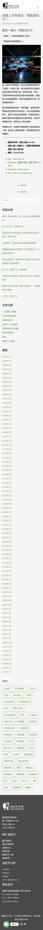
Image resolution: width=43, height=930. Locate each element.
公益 (6, 695)
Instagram (6, 873)
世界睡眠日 (19, 688)
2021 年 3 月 (6, 630)
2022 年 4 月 (6, 575)
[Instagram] (21, 924)
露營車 (28, 787)
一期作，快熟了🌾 (10, 296)
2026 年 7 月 (6, 361)
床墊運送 (8, 741)
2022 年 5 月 (6, 571)
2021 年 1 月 (6, 638)
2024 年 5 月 (6, 470)
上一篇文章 (21, 185)
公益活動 (17, 695)
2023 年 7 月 (6, 512)
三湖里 (7, 688)
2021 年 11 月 (6, 596)
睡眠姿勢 (8, 774)
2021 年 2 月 (6, 634)
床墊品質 (33, 715)
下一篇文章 (21, 192)
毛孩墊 (16, 754)
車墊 (6, 787)
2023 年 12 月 (7, 491)
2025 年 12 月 (7, 390)
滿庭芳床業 (8, 761)
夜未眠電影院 (7, 316)
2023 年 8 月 (6, 508)
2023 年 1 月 (6, 537)
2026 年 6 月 (6, 365)
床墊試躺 (20, 735)
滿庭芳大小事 (22, 23)
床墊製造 (24, 728)
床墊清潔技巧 (9, 728)
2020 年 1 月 (6, 672)
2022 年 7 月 (6, 563)
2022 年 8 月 (6, 558)
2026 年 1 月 (6, 386)
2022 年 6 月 (6, 567)
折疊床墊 (20, 748)
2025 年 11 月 (7, 394)
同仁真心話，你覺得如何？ (13, 226)
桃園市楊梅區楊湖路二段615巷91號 (16, 891)
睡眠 (19, 768)
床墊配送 (20, 741)
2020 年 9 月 (6, 651)
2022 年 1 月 (6, 588)
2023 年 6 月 (6, 516)
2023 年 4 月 (6, 525)
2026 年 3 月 (6, 378)
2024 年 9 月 (6, 453)
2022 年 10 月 (7, 550)
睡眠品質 (29, 768)
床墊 (22, 715)
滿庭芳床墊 (28, 754)
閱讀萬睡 (6, 333)
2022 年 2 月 (6, 584)
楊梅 (6, 754)
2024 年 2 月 (6, 483)
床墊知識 (6, 851)
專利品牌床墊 (9, 715)
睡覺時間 (33, 774)
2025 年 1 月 (6, 436)
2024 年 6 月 (6, 466)
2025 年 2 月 (6, 432)
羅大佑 (25, 781)
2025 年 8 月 (6, 407)
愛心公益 (8, 748)
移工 (6, 781)
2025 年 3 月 (6, 428)
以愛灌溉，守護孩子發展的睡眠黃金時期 (19, 243)
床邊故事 (6, 320)
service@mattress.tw (10, 901)
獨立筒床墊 (23, 761)
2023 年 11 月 (7, 495)
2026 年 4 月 (6, 373)
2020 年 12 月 (7, 642)
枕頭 (31, 748)
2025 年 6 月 (6, 415)
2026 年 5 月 (6, 369)
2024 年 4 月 (7, 474)
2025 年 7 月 (6, 411)
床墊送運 (33, 735)
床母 (31, 741)
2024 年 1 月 (6, 487)
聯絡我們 (6, 858)
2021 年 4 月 (6, 626)
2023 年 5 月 (6, 520)
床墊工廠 (8, 721)
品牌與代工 (7, 848)
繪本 (15, 781)
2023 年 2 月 (6, 533)
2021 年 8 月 (6, 609)
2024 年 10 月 (7, 449)
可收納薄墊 (8, 702)
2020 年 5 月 (6, 663)
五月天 (32, 688)
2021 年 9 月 (6, 605)
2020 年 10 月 (7, 647)
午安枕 (28, 695)
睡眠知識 (20, 774)
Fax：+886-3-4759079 (10, 898)
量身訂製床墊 (7, 844)
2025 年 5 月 (6, 420)
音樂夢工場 (7, 341)
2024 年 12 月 (7, 441)
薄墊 (34, 781)
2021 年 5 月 (6, 621)
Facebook (5, 869)
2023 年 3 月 (6, 529)
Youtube (5, 876)
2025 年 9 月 (6, 403)
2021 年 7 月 (6, 613)
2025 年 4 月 (6, 424)
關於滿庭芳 (7, 841)
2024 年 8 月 (6, 457)
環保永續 (8, 768)
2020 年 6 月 (6, 659)
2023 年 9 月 (6, 504)
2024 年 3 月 (6, 478)
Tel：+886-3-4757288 (10, 894)
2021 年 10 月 (7, 600)
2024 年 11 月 (7, 445)
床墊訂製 (8, 735)
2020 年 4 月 (6, 668)
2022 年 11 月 (7, 546)
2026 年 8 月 (6, 357)
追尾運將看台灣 (8, 328)
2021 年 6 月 (6, 617)
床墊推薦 (20, 721)
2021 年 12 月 (7, 592)
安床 (6, 708)
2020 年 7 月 (6, 655)
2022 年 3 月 (6, 579)
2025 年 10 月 (7, 399)
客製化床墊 (17, 708)
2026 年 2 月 (6, 382)
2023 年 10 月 (7, 499)
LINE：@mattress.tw (10, 880)
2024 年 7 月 (6, 462)
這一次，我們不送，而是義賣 (14, 269)
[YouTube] (25, 924)
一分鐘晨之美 (7, 312)
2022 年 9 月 (6, 554)
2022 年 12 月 (7, 542)
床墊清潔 (33, 721)
